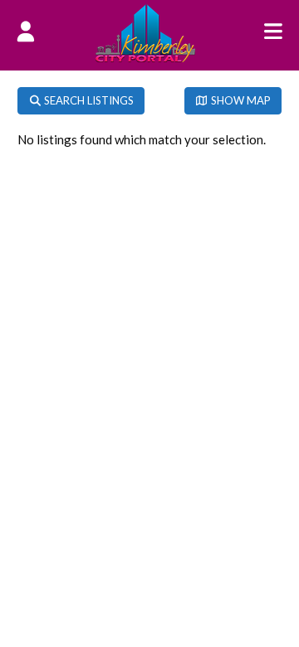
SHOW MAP (239, 100)
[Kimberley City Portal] (145, 57)
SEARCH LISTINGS (88, 100)
